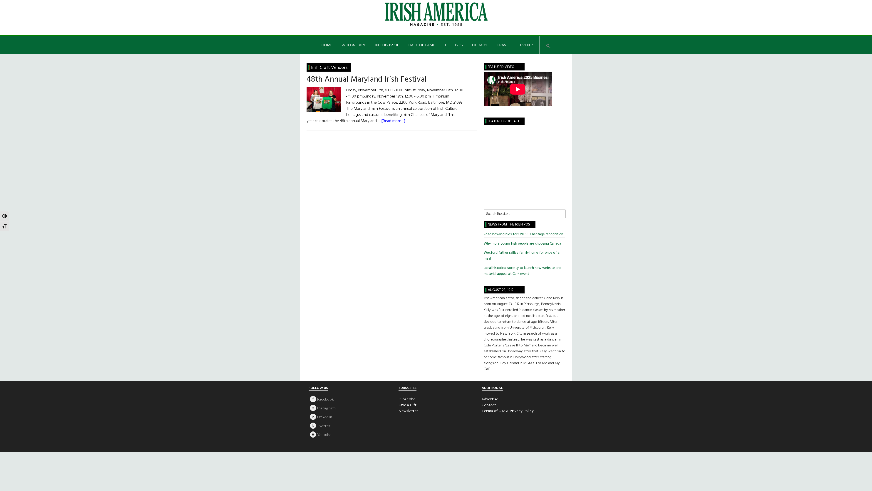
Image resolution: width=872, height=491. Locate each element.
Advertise (490, 399)
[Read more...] (393, 121)
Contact (489, 405)
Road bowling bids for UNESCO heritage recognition (523, 234)
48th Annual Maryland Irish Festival (367, 79)
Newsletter (408, 410)
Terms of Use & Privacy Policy (507, 410)
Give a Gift (407, 405)
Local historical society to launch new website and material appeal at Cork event (522, 271)
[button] (548, 45)
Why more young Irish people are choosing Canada (522, 244)
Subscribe (407, 399)
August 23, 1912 (501, 290)
